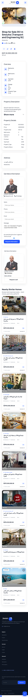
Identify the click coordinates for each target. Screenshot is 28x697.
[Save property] (4, 49)
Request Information (11, 241)
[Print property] (14, 49)
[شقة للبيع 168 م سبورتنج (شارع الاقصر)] (14, 538)
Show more (9, 114)
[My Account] (25, 2)
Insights (3, 649)
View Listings (7, 276)
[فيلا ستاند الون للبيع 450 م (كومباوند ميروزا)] (14, 383)
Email (5, 216)
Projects (3, 637)
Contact (3, 652)
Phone (5, 209)
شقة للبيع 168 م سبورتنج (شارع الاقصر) (14, 552)
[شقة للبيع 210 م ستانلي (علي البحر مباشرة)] (14, 577)
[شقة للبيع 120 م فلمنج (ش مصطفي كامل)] (14, 460)
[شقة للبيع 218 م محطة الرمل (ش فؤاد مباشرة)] (14, 422)
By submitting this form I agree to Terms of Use (13, 235)
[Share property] (11, 49)
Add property (4, 661)
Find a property (4, 664)
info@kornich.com (7, 626)
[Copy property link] (7, 49)
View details (21, 331)
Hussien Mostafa (8, 194)
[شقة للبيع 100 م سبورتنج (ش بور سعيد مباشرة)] (14, 305)
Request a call (9, 196)
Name (5, 202)
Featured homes (5, 640)
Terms (2, 693)
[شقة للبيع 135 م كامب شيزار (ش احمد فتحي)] (14, 499)
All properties (4, 634)
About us (3, 647)
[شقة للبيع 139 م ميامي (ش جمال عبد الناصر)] (14, 344)
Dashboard (4, 659)
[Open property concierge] (25, 694)
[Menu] (2, 2)
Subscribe (21, 682)
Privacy (5, 693)
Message (6, 223)
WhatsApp (19, 196)
